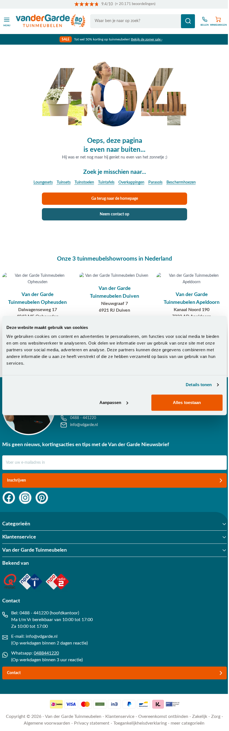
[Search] (188, 21)
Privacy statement (91, 723)
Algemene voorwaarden (47, 723)
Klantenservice (119, 716)
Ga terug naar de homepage (114, 199)
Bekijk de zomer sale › (146, 39)
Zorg (215, 716)
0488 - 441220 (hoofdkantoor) (49, 613)
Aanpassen (110, 402)
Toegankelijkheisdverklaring (140, 723)
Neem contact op (114, 214)
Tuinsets (64, 182)
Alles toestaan (187, 402)
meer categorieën (187, 723)
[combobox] (142, 21)
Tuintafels (106, 182)
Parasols (155, 182)
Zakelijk (199, 716)
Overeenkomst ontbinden (163, 716)
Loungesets (43, 182)
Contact (14, 673)
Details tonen (199, 384)
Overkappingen (131, 182)
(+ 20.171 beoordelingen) (135, 4)
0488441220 (46, 653)
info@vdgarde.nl (42, 636)
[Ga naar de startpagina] (51, 21)
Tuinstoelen (84, 182)
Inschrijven (16, 480)
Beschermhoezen (181, 182)
